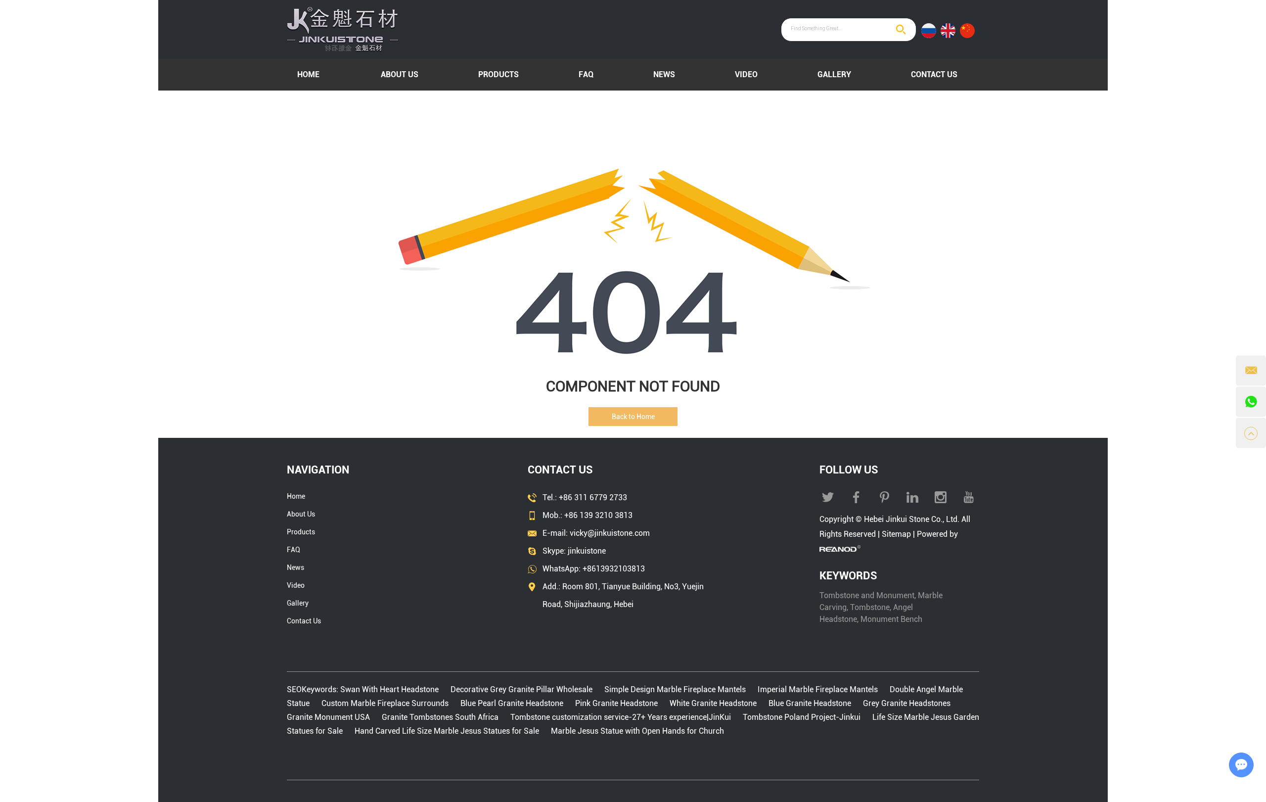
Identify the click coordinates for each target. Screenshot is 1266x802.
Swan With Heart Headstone (390, 689)
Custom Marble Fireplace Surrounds (385, 703)
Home (308, 74)
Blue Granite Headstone (810, 703)
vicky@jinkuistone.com (610, 533)
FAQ (586, 74)
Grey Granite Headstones (906, 703)
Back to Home (633, 417)
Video (746, 74)
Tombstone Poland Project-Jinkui (801, 717)
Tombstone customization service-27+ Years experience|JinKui (620, 717)
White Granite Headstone (713, 703)
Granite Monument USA (329, 717)
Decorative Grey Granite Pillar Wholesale (521, 689)
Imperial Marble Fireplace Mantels (818, 689)
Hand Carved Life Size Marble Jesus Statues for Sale (447, 731)
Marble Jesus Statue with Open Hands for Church (637, 731)
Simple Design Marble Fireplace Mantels (675, 689)
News (664, 74)
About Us (399, 74)
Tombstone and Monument (866, 595)
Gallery (834, 74)
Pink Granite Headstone (616, 703)
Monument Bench (891, 619)
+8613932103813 (614, 568)
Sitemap (896, 534)
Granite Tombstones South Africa (440, 717)
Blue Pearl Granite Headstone (511, 703)
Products (498, 74)
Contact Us (934, 74)
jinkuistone (587, 551)
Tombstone (870, 607)
